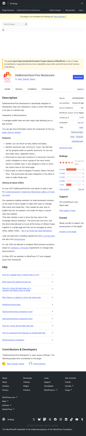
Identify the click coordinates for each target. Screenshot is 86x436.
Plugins (26, 386)
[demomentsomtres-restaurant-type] (17, 312)
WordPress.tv (50, 390)
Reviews (18, 89)
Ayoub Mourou (39, 364)
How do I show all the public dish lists (17, 326)
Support (80, 89)
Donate (69, 386)
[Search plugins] (26, 24)
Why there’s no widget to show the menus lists (21, 297)
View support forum (67, 210)
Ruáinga (11, 419)
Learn (46, 378)
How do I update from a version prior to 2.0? (20, 275)
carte (81, 127)
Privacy (5, 390)
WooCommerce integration (13, 340)
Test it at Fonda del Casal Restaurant (36, 231)
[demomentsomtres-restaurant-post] (17, 319)
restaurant (79, 137)
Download (78, 77)
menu (72, 137)
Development (47, 89)
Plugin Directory (8, 10)
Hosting (5, 386)
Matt (5, 401)
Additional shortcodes (11, 305)
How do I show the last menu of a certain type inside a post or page (16, 289)
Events (68, 382)
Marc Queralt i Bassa (26, 79)
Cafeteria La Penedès (20, 248)
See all (81, 189)
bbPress (6, 405)
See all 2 (81, 122)
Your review (64, 189)
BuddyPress (8, 409)
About (4, 378)
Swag (68, 390)
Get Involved (70, 378)
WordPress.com (9, 397)
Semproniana (19, 239)
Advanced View (65, 148)
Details (7, 89)
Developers (48, 386)
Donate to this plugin (67, 231)
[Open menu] (82, 3)
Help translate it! (60, 17)
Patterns (26, 390)
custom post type (77, 132)
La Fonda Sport (48, 236)
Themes (26, 382)
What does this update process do (16, 282)
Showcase (27, 378)
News (4, 382)
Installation (32, 89)
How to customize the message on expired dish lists (23, 333)
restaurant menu (77, 141)
